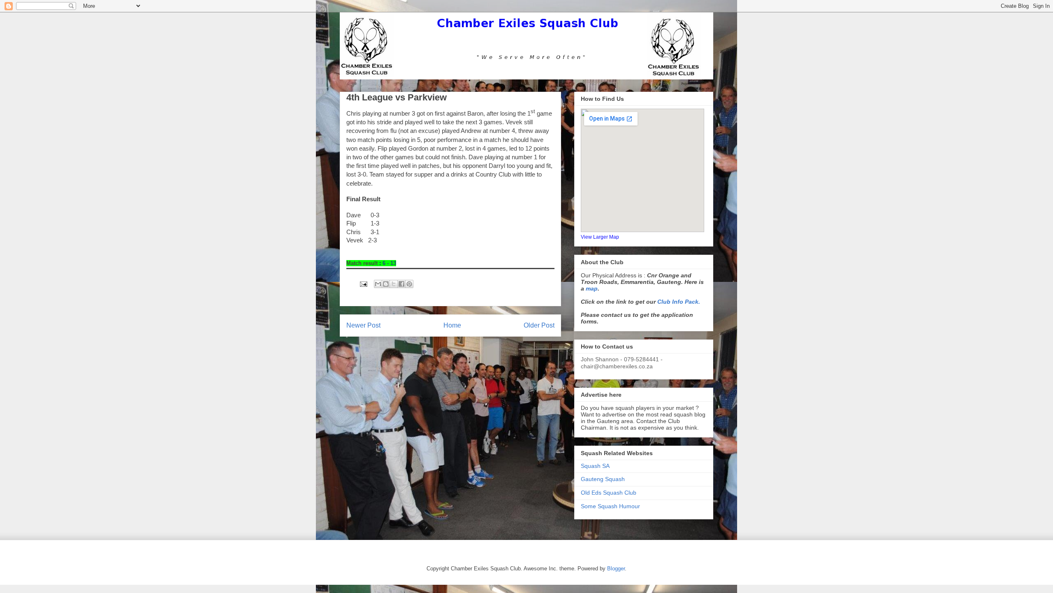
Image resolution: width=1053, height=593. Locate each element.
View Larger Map (600, 237)
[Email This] (378, 284)
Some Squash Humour (610, 506)
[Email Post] (363, 284)
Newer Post (363, 325)
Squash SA (595, 466)
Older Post (539, 325)
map (592, 288)
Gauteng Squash (603, 479)
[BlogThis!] (386, 284)
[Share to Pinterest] (409, 284)
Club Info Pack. (678, 301)
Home (452, 325)
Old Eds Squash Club (608, 492)
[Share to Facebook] (401, 284)
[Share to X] (394, 284)
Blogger (616, 568)
